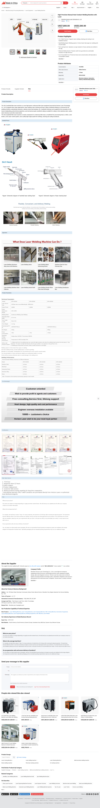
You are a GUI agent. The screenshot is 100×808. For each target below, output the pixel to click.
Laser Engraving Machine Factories (24, 783)
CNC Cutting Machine (50, 611)
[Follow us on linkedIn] (98, 794)
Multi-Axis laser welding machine (81, 760)
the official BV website (35, 566)
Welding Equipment (31, 613)
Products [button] (25, 3)
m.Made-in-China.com (53, 800)
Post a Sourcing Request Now (42, 687)
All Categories (6, 7)
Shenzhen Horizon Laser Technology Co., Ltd (71, 19)
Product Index (75, 798)
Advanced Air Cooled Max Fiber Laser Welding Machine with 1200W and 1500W (49, 717)
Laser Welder (46, 613)
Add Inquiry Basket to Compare (29, 57)
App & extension (80, 7)
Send (12, 687)
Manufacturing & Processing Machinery (15, 10)
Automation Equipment (62, 611)
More (2, 789)
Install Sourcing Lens (38, 794)
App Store (5, 794)
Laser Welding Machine (40, 10)
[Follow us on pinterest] (95, 794)
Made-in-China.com (44, 800)
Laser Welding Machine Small (27, 776)
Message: (7, 674)
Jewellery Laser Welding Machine (10, 776)
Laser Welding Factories (54, 783)
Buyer (65, 7)
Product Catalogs (22, 757)
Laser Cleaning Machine (39, 611)
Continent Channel (67, 798)
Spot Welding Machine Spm (43, 776)
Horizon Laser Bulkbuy (78, 787)
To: (9, 670)
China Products (27, 798)
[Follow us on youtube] (93, 794)
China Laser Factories (8, 783)
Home (2, 10)
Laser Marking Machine (7, 613)
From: (8, 667)
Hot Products (20, 798)
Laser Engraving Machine (19, 613)
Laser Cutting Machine (27, 611)
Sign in (97, 4)
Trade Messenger (24, 794)
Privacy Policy (72, 803)
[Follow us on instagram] (91, 794)
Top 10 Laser (58, 787)
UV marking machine (54, 763)
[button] (61, 3)
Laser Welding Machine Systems (44, 787)
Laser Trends (66, 787)
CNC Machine (39, 613)
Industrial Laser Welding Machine (26, 787)
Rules (97, 7)
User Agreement (58, 803)
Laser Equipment (29, 10)
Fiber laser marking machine (32, 763)
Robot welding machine (6, 763)
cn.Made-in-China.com (63, 800)
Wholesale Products (50, 798)
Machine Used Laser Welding (69, 783)
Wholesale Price (58, 798)
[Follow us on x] (89, 794)
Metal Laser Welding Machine (9, 787)
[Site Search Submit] (65, 2)
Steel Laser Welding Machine (85, 783)
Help (72, 7)
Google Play (14, 794)
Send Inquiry (67, 31)
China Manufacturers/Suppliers (38, 798)
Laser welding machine (31, 760)
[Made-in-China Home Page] (9, 3)
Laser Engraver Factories (40, 783)
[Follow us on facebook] (87, 794)
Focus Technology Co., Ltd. (39, 803)
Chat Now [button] (89, 31)
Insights (80, 798)
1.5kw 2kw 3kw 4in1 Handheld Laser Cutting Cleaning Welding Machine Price (29, 717)
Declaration (65, 803)
